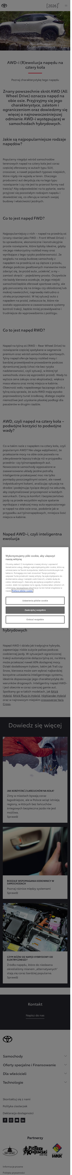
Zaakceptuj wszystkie (35, 610)
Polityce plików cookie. (22, 590)
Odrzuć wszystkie (35, 619)
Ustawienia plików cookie (35, 600)
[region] (35, 587)
